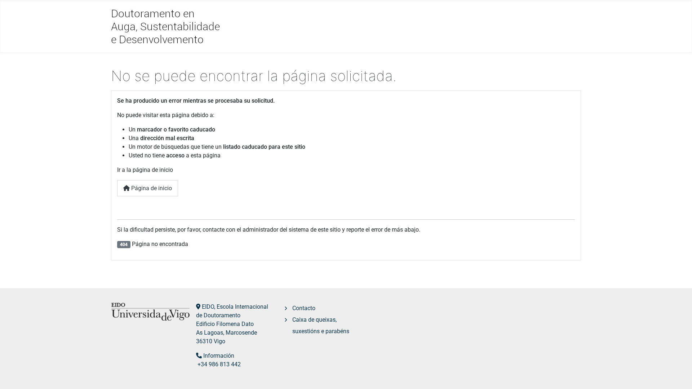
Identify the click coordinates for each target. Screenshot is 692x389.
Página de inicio (151, 188)
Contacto (303, 308)
